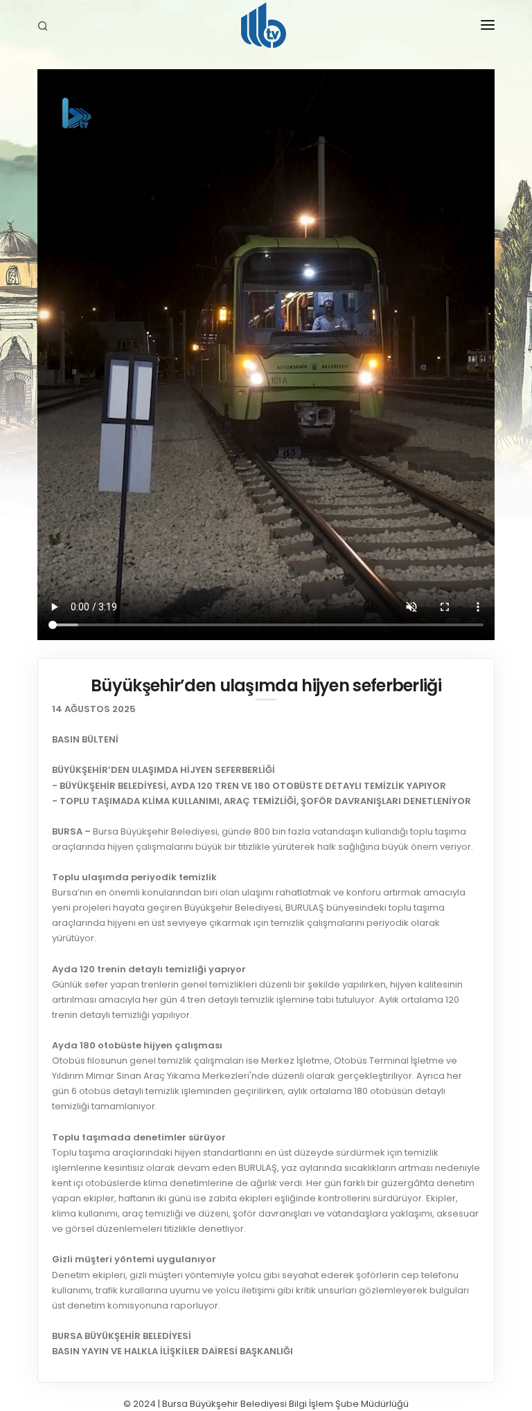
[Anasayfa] (266, 27)
